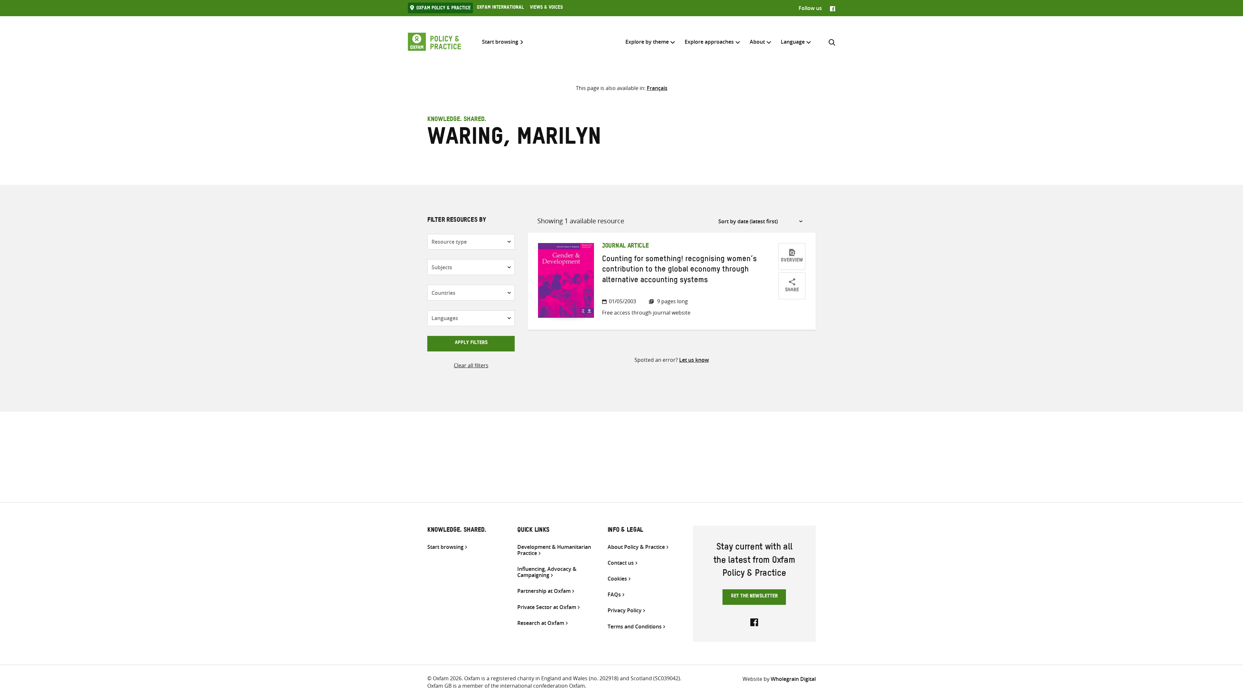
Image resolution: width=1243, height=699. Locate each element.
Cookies (617, 579)
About (757, 41)
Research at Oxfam (540, 623)
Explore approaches (709, 41)
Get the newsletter (754, 596)
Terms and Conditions (635, 627)
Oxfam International (500, 8)
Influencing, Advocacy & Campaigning (547, 572)
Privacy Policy (625, 610)
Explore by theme (647, 41)
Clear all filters (471, 365)
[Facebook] (832, 8)
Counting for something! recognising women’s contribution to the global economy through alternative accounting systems (679, 270)
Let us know (694, 359)
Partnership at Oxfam (544, 591)
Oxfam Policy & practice (443, 8)
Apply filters (471, 343)
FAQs (614, 595)
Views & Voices (546, 8)
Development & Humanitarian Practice (554, 550)
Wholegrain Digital (793, 678)
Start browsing (500, 42)
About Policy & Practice (636, 547)
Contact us (621, 563)
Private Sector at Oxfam (546, 607)
